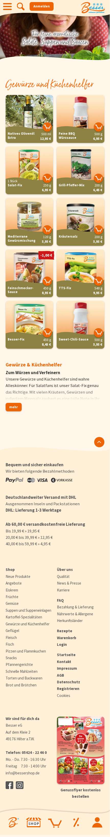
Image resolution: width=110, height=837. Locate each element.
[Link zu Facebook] (9, 785)
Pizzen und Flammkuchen (26, 651)
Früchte (12, 596)
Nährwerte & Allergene (75, 613)
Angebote (14, 583)
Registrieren (68, 688)
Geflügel (12, 630)
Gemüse (12, 603)
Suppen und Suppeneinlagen (28, 610)
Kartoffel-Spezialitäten (24, 617)
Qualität (63, 576)
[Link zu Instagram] (19, 785)
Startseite (66, 654)
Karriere (63, 590)
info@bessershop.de (23, 773)
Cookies (63, 695)
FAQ (60, 600)
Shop (10, 569)
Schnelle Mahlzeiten (22, 671)
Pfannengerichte (19, 664)
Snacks (11, 657)
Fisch (10, 644)
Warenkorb (66, 637)
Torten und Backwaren (24, 678)
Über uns (65, 569)
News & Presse (69, 583)
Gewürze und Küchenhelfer (28, 623)
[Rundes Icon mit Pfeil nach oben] (99, 442)
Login (62, 644)
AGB (60, 675)
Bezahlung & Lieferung (75, 607)
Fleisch (11, 637)
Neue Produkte (18, 576)
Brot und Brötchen (21, 685)
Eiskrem (12, 590)
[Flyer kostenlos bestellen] (80, 750)
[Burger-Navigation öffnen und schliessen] (7, 6)
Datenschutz (68, 681)
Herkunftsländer (70, 620)
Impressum (67, 668)
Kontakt (64, 661)
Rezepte (64, 630)
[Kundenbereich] (97, 822)
